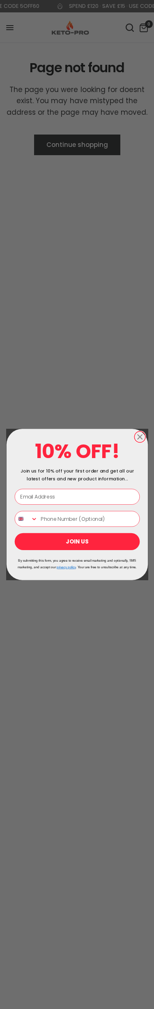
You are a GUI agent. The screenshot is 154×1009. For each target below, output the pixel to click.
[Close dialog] (139, 436)
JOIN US (77, 542)
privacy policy (66, 567)
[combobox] (26, 519)
